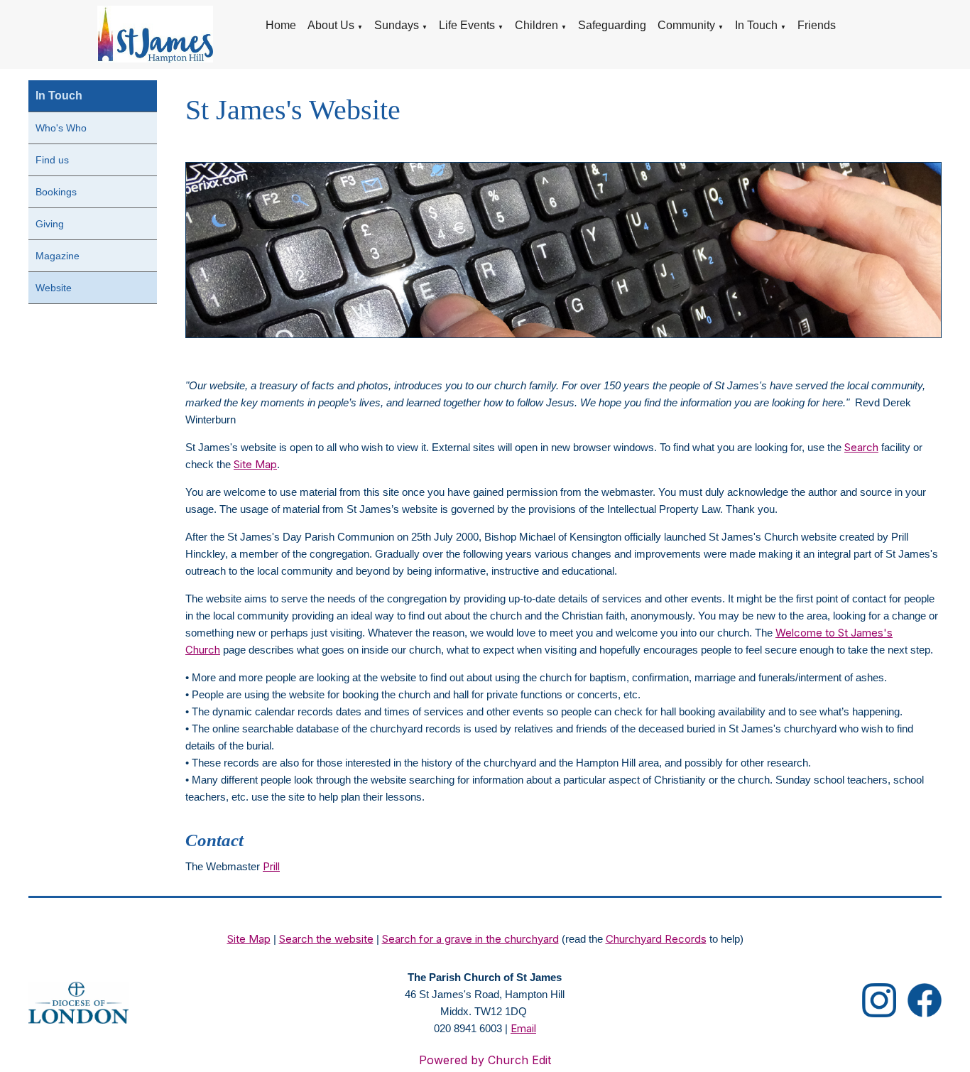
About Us (330, 25)
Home (281, 25)
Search (861, 447)
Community (686, 25)
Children (536, 25)
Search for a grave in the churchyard (470, 939)
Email (523, 1028)
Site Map (255, 464)
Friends (816, 25)
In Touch (756, 25)
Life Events (467, 25)
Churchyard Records (656, 939)
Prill (271, 866)
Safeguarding (612, 25)
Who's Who (61, 128)
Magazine (58, 255)
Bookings (56, 191)
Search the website (326, 939)
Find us (52, 160)
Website (54, 287)
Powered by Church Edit (485, 1060)
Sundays (396, 25)
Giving (50, 223)
